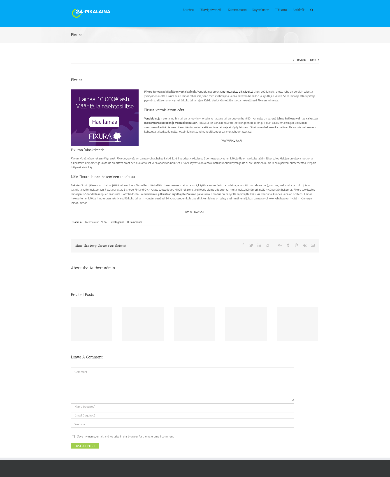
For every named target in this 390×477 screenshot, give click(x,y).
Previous (301, 60)
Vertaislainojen (153, 118)
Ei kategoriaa (117, 222)
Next (313, 60)
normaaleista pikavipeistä (237, 92)
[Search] (311, 9)
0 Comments (134, 222)
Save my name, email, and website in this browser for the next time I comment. (125, 436)
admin (78, 222)
